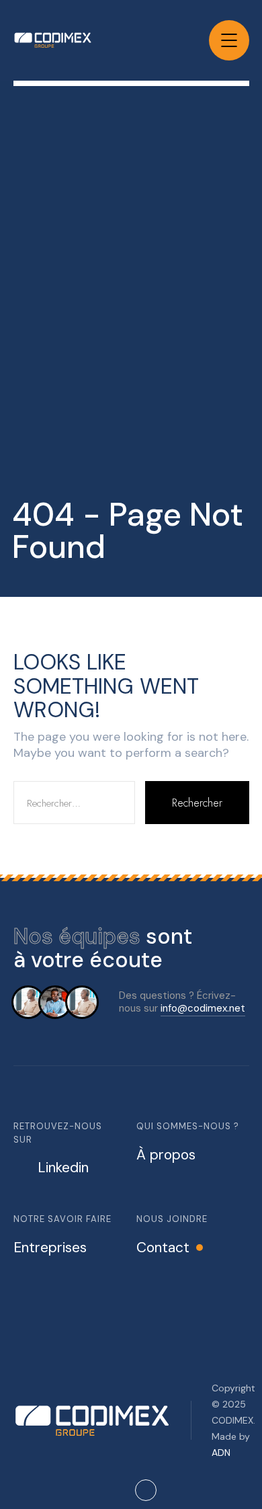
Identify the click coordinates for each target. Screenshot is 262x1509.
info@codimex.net (203, 1008)
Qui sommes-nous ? (187, 1126)
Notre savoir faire (62, 1219)
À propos (165, 1154)
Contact (162, 1247)
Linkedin (63, 1167)
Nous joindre (172, 1219)
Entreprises (50, 1247)
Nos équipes (76, 936)
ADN (221, 1452)
